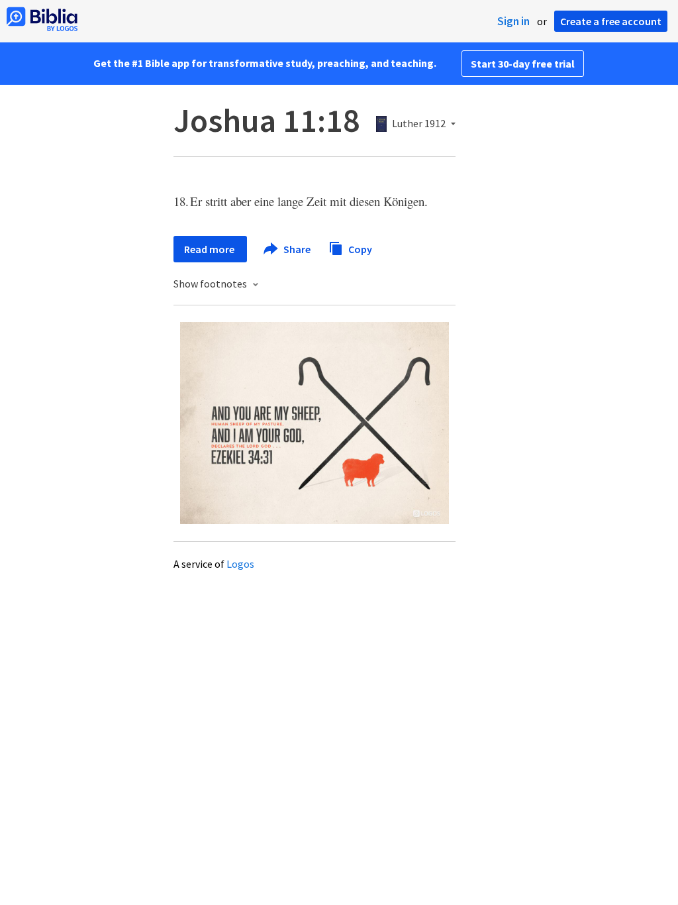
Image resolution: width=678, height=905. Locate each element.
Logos (240, 563)
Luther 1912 (419, 124)
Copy (359, 248)
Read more (210, 249)
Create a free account (610, 21)
